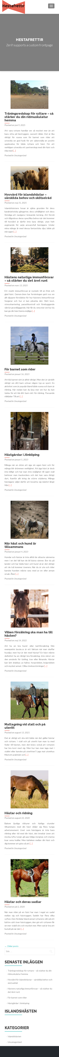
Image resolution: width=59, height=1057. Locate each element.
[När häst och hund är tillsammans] (29, 519)
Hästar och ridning (18, 813)
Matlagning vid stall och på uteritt (25, 726)
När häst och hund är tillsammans (20, 545)
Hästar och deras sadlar (23, 902)
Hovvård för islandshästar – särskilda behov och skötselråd (28, 196)
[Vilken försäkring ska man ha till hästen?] (29, 608)
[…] (14, 150)
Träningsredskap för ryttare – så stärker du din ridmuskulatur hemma (29, 117)
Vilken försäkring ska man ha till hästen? (28, 633)
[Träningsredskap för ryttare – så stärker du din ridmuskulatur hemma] (29, 94)
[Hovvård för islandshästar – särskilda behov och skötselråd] (29, 177)
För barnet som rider (20, 369)
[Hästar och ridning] (29, 789)
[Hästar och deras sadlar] (29, 878)
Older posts (11, 946)
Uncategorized (20, 155)
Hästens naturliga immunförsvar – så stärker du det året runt (29, 278)
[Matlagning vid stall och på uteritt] (29, 700)
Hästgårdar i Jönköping (22, 455)
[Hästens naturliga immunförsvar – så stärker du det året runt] (29, 259)
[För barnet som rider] (29, 345)
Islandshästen (14, 1036)
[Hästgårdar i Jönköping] (29, 430)
